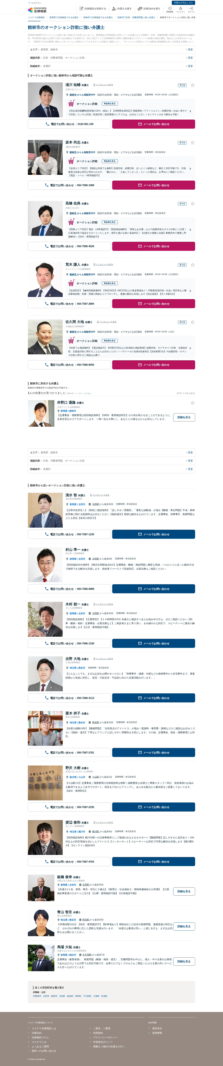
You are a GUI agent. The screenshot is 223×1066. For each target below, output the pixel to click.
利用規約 (98, 1032)
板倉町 (70, 996)
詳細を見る (184, 417)
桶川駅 (96, 831)
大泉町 (96, 996)
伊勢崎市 (37, 996)
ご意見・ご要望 (101, 1028)
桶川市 (81, 831)
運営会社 (157, 1028)
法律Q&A (37, 1032)
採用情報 (157, 1032)
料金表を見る (110, 103)
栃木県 (73, 777)
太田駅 (96, 504)
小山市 (81, 777)
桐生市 (72, 955)
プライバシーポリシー (105, 1037)
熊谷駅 (96, 722)
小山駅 (96, 777)
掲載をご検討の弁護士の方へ (109, 1046)
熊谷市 (81, 668)
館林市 (73, 94)
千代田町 (87, 996)
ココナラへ (36, 3)
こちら (88, 393)
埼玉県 (73, 668)
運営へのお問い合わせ (44, 1050)
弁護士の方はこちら (183, 2)
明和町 (78, 996)
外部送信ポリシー (103, 1042)
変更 (190, 49)
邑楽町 (104, 996)
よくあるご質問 (40, 1046)
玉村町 (62, 996)
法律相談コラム (40, 1037)
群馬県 (64, 411)
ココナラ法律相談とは (44, 1028)
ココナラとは (39, 1042)
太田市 (81, 504)
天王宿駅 (87, 954)
